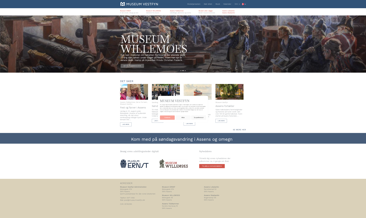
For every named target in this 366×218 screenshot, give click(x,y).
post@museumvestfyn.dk (134, 200)
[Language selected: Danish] (244, 4)
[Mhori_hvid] (139, 3)
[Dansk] (244, 4)
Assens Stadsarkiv (228, 13)
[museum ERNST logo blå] (134, 160)
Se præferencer (199, 117)
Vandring (155, 102)
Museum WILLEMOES (153, 11)
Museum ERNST (125, 11)
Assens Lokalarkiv (228, 11)
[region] (183, 44)
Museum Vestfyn (126, 104)
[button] (180, 70)
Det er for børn (141, 102)
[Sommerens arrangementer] (198, 85)
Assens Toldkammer (177, 11)
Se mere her (239, 129)
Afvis (183, 117)
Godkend (167, 117)
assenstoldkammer (161, 44)
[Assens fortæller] (230, 85)
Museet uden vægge (206, 11)
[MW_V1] (173, 160)
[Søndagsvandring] (166, 85)
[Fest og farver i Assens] (134, 85)
